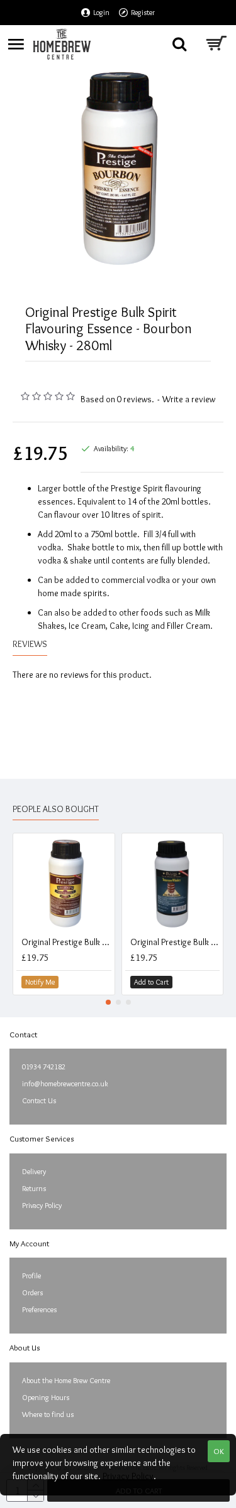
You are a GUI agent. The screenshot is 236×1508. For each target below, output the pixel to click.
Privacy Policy (128, 1476)
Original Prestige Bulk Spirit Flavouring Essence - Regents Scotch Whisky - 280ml (66, 942)
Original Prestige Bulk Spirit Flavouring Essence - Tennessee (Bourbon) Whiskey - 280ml (175, 942)
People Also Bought (56, 809)
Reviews (30, 644)
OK (218, 1451)
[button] (108, 1002)
